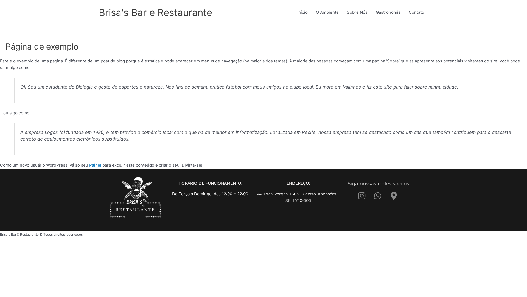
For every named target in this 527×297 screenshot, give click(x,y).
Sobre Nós (357, 12)
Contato (416, 12)
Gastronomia (388, 12)
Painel (95, 165)
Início (302, 12)
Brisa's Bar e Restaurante (155, 12)
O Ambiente (327, 12)
